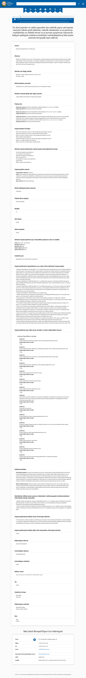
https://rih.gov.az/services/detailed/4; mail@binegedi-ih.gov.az (29, 574)
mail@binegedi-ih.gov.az (43, 649)
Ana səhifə (17, 16)
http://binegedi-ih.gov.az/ (43, 654)
